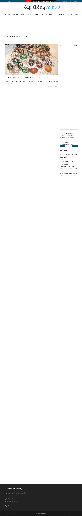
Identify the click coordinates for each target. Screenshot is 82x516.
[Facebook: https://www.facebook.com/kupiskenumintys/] (12, 1)
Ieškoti (75, 45)
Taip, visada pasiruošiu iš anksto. (67, 135)
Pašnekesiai (13, 513)
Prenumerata (65, 1)
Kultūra (7, 44)
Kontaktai (75, 1)
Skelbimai (7, 513)
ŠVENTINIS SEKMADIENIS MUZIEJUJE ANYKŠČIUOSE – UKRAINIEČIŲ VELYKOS (27, 77)
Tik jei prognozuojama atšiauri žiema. (68, 140)
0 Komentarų (51, 86)
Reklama (70, 1)
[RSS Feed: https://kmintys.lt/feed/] (6, 506)
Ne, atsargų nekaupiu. (65, 142)
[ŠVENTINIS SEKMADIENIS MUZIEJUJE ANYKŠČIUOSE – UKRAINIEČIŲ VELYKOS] (31, 59)
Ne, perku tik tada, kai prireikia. (67, 144)
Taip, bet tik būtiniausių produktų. (67, 137)
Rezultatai (74, 146)
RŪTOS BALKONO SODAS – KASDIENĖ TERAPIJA (39, 1)
